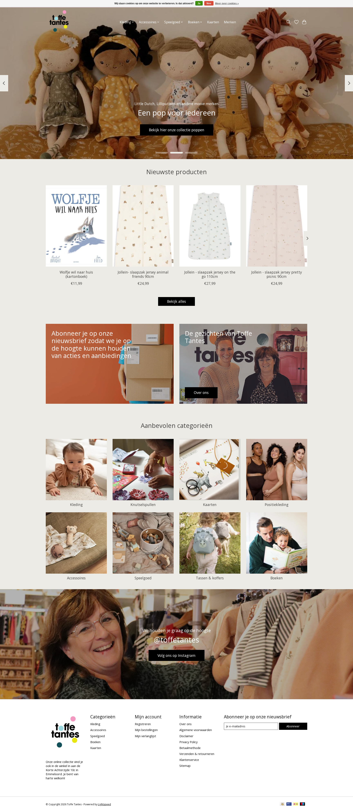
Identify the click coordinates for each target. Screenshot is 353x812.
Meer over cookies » (227, 3)
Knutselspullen (143, 504)
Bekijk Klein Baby (176, 129)
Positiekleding (276, 504)
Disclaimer (186, 736)
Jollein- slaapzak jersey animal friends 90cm (143, 274)
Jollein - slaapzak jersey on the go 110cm (209, 274)
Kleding (76, 504)
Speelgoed (143, 577)
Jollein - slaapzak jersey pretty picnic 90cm (276, 274)
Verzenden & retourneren (196, 754)
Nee (209, 3)
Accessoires (76, 577)
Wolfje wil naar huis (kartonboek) (76, 274)
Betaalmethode (190, 748)
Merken (230, 22)
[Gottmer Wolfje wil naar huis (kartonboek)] (76, 226)
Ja (199, 3)
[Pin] (289, 804)
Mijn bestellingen (146, 730)
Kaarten (213, 22)
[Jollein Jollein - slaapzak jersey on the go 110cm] (209, 226)
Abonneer (293, 726)
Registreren (143, 724)
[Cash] (282, 804)
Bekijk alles (176, 301)
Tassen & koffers (210, 577)
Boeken (276, 577)
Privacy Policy (188, 742)
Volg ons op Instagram (176, 655)
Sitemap (185, 766)
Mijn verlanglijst (145, 736)
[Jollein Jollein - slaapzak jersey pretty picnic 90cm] (276, 226)
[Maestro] (302, 804)
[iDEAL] (295, 804)
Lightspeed (104, 804)
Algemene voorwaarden (195, 730)
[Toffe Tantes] (59, 22)
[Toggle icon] (289, 22)
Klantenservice (189, 760)
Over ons (185, 724)
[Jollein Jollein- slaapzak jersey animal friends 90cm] (143, 226)
